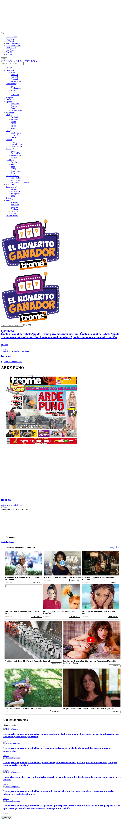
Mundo (8, 149)
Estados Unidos (17, 153)
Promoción (10, 184)
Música (13, 90)
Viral (8, 115)
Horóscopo (10, 99)
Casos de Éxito (16, 178)
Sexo (13, 173)
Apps (13, 196)
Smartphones (16, 193)
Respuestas (10, 113)
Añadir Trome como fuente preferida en (16, 351)
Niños (13, 167)
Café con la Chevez (13, 46)
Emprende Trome (12, 176)
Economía (15, 79)
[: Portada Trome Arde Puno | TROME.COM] (19, 61)
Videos (8, 200)
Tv (12, 86)
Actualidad (10, 70)
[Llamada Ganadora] (30, 270)
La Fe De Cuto (16, 146)
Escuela (14, 162)
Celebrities (15, 209)
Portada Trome (7, 542)
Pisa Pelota (10, 50)
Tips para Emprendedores (20, 182)
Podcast (9, 54)
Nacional (14, 77)
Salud (13, 164)
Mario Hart (10, 39)
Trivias (8, 198)
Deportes (9, 97)
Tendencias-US (17, 133)
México (14, 157)
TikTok (13, 126)
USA (8, 131)
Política (13, 72)
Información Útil (17, 180)
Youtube (14, 124)
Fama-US (14, 137)
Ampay (13, 108)
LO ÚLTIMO (11, 37)
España (13, 151)
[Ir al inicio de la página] (6, 817)
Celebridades (16, 88)
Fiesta (13, 142)
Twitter (13, 122)
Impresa (6, 356)
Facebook (14, 117)
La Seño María (16, 110)
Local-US (14, 135)
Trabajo (14, 169)
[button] (28, 325)
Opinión (9, 101)
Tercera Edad (16, 171)
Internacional (16, 81)
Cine (12, 92)
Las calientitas (16, 144)
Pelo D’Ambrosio (13, 43)
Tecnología (10, 187)
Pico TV (9, 52)
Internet (14, 189)
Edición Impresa (12, 216)
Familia (9, 160)
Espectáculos (11, 84)
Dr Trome (14, 211)
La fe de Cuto (11, 48)
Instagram (14, 119)
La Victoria (10, 41)
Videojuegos (15, 191)
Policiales (14, 75)
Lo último (9, 68)
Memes (13, 128)
